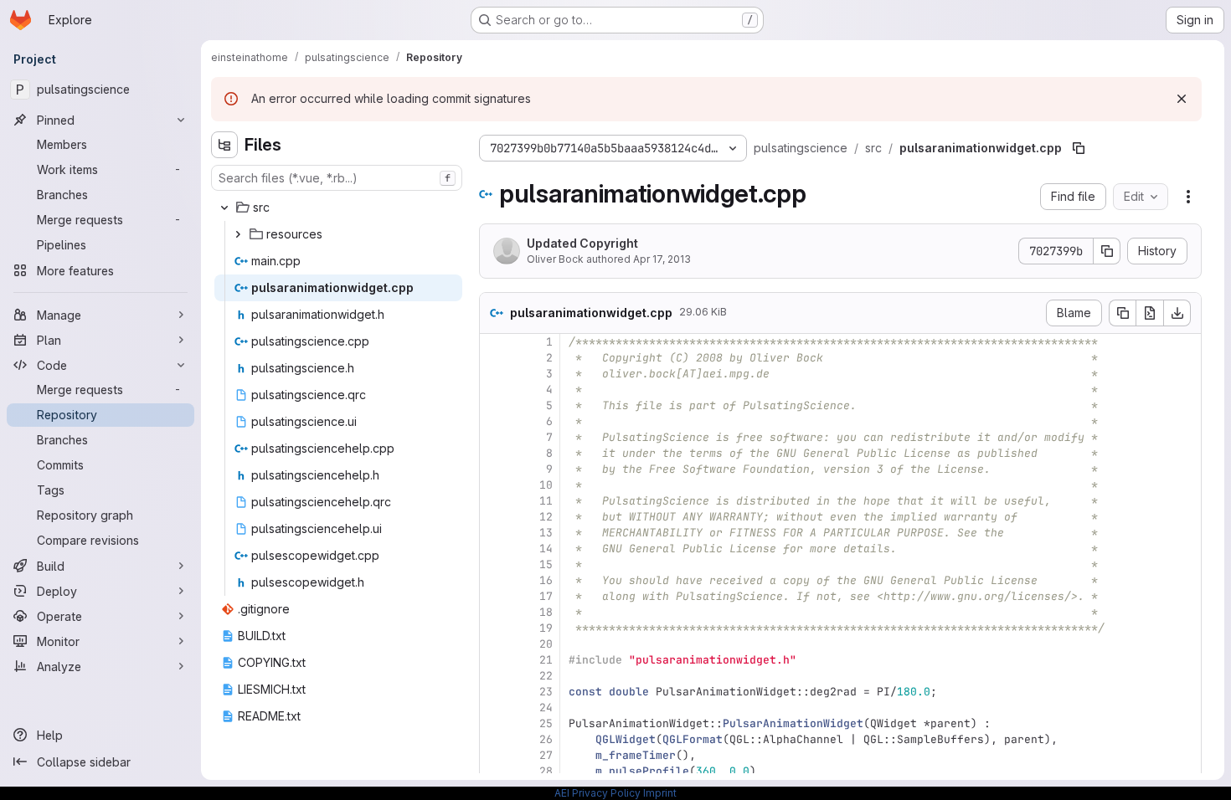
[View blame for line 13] (494, 533)
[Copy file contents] (1122, 313)
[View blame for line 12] (494, 517)
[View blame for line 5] (494, 405)
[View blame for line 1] (494, 342)
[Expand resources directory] (238, 234)
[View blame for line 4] (494, 389)
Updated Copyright (582, 243)
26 (546, 739)
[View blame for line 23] (494, 692)
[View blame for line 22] (494, 676)
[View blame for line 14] (494, 548)
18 (546, 612)
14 (546, 548)
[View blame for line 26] (494, 739)
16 (546, 580)
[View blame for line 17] (494, 596)
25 (546, 723)
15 (546, 564)
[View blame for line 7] (494, 437)
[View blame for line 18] (494, 612)
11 (546, 501)
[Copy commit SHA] (1107, 251)
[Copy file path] (1078, 148)
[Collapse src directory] (224, 207)
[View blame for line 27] (494, 755)
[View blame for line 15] (494, 564)
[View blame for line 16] (494, 580)
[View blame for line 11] (494, 501)
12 (546, 517)
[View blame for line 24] (494, 707)
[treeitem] (338, 207)
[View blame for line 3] (494, 374)
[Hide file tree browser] (224, 144)
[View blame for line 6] (494, 421)
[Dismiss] (1182, 99)
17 (546, 596)
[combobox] (336, 178)
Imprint (660, 793)
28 (546, 771)
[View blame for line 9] (494, 469)
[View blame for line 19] (494, 628)
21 (546, 660)
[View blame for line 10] (494, 485)
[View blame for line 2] (494, 358)
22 (546, 676)
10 (546, 485)
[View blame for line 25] (494, 723)
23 (546, 692)
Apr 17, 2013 (662, 259)
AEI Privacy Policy (597, 793)
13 (546, 533)
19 (546, 628)
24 (546, 707)
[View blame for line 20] (494, 644)
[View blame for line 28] (494, 771)
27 (546, 755)
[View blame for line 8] (494, 453)
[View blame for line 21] (494, 660)
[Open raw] (1149, 313)
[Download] (1177, 313)
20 (546, 644)
